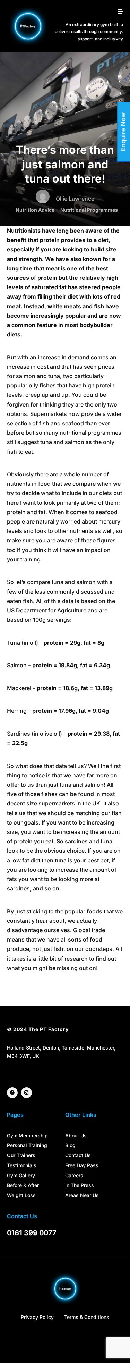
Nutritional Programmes (89, 210)
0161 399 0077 (32, 1233)
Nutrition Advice (35, 210)
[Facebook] (12, 1092)
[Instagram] (26, 1092)
